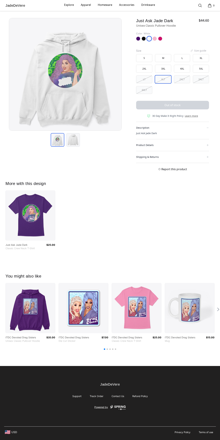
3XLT (201, 79)
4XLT (144, 90)
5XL (201, 68)
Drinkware (148, 5)
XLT (163, 79)
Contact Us (118, 396)
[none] (198, 50)
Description (142, 127)
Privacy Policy (182, 432)
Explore (69, 5)
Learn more (191, 115)
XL (201, 58)
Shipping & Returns (147, 157)
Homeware (105, 5)
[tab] (57, 139)
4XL (182, 68)
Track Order (96, 396)
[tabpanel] (65, 74)
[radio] (144, 58)
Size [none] (138, 51)
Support (76, 396)
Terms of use (206, 432)
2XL (144, 68)
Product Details (145, 145)
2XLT (182, 79)
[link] (30, 215)
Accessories (126, 5)
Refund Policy (140, 396)
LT (144, 79)
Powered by (101, 407)
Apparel (86, 5)
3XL (163, 68)
